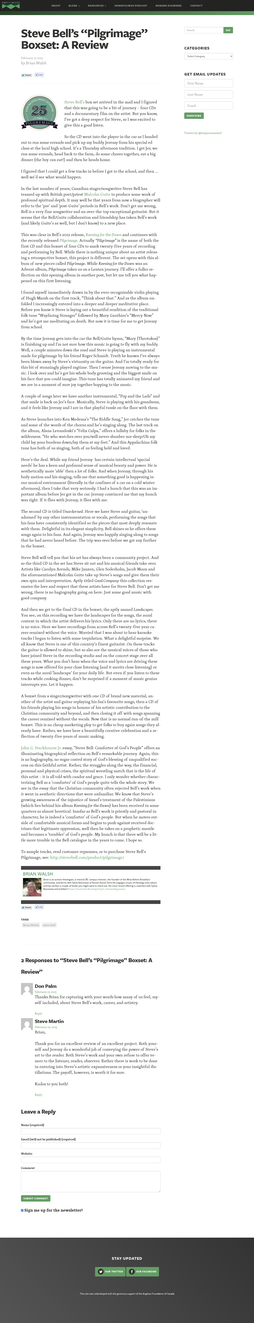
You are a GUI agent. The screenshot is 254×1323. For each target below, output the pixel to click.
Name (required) (32, 1125)
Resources (96, 5)
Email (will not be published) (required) (48, 1139)
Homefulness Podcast (131, 5)
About (55, 5)
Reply (38, 1013)
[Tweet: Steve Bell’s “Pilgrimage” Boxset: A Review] (26, 75)
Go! (228, 30)
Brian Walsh (36, 63)
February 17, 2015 (46, 992)
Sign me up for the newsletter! (53, 1210)
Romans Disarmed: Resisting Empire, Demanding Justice (96, 889)
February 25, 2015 (46, 1027)
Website (26, 1154)
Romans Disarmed (169, 5)
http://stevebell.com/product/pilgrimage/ (87, 857)
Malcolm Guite (97, 194)
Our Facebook (146, 1271)
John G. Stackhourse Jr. (41, 748)
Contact (196, 5)
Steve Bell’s (74, 102)
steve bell (49, 925)
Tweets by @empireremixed (203, 133)
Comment (28, 1168)
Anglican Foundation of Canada (158, 1293)
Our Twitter (113, 1271)
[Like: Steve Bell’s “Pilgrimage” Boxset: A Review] (39, 75)
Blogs (73, 5)
